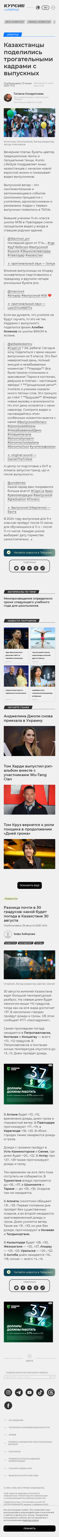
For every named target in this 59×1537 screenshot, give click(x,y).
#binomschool (18, 446)
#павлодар (16, 255)
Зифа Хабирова (24, 934)
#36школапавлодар (35, 251)
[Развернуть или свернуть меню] (53, 8)
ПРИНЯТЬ (30, 1528)
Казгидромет (25, 943)
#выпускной (38, 247)
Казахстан (10, 943)
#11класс (33, 499)
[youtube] (29, 1392)
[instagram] (8, 1392)
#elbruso (21, 247)
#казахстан (34, 255)
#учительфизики (42, 446)
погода (39, 943)
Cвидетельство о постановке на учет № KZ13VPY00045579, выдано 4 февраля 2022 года (26, 1504)
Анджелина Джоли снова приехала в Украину (28, 718)
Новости (10, 898)
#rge (51, 243)
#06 (44, 295)
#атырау (14, 295)
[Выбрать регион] (38, 8)
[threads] (51, 1392)
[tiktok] (40, 1392)
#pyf (11, 247)
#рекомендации (20, 495)
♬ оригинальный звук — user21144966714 (26, 306)
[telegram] (19, 1392)
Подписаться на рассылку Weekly (27, 1373)
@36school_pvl (19, 239)
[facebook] (8, 1405)
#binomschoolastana (23, 442)
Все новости (14, 21)
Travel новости (39, 21)
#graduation (17, 499)
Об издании (16, 1420)
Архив (12, 1435)
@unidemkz (17, 483)
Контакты (15, 1452)
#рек (49, 491)
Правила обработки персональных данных (30, 1443)
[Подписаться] (53, 1377)
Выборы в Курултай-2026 (23, 1476)
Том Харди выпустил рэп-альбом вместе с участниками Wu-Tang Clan (28, 772)
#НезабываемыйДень (24, 430)
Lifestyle (12, 9)
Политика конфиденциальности (29, 1427)
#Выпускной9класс (32, 422)
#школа (14, 251)
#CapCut (14, 348)
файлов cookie (31, 1520)
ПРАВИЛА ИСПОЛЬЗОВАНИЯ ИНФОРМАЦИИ (24, 1460)
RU (45, 7)
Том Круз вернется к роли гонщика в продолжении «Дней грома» (29, 829)
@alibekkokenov (20, 344)
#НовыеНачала (19, 434)
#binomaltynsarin (21, 438)
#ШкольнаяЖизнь (21, 426)
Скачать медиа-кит (20, 1468)
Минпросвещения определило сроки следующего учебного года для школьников (28, 602)
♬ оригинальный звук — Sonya (31, 263)
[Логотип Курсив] (14, 5)
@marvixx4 (16, 291)
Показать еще (29, 885)
